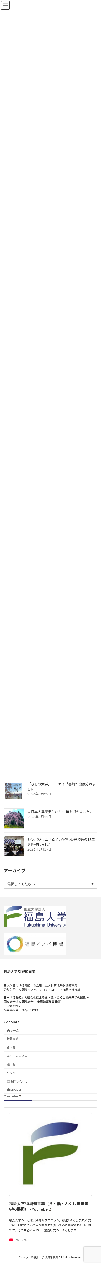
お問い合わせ (19, 1081)
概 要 (11, 1064)
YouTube (11, 1096)
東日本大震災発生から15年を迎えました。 (60, 812)
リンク (11, 1073)
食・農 (11, 1047)
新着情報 (12, 1039)
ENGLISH (16, 1089)
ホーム (14, 1030)
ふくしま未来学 (17, 1056)
